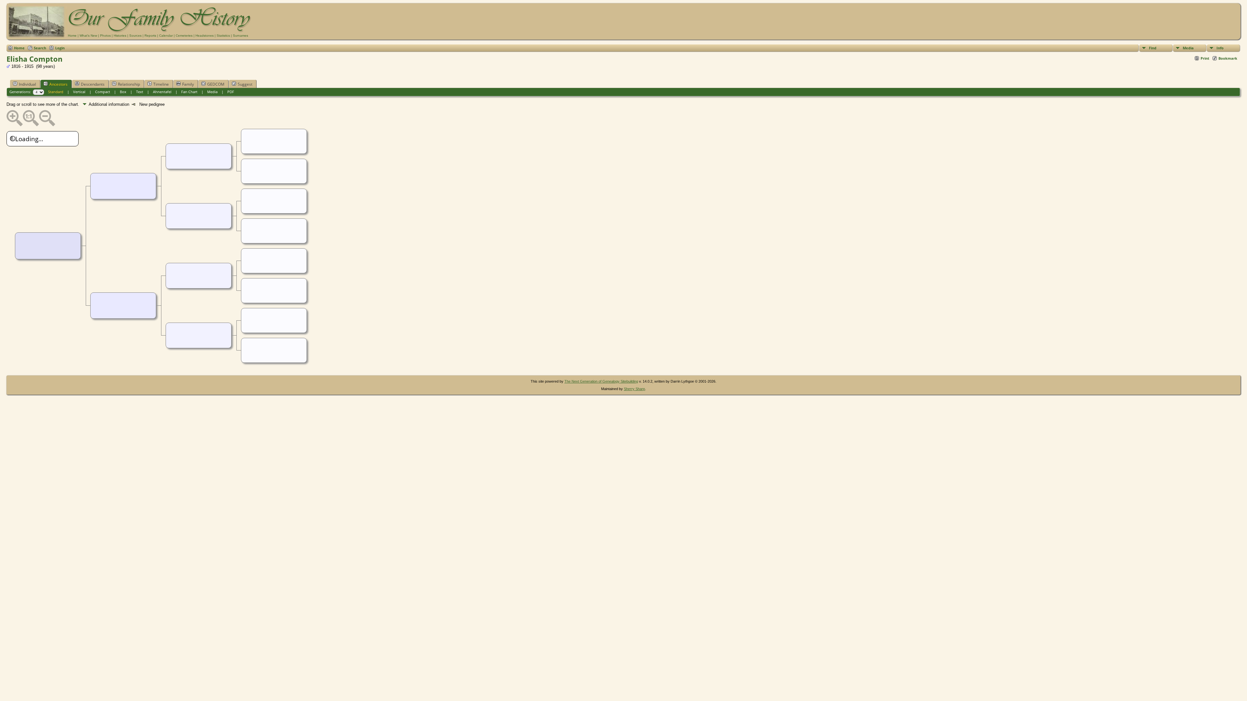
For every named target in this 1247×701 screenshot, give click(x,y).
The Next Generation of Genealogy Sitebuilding (601, 381)
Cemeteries (184, 35)
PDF (230, 91)
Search (40, 47)
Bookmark (1227, 58)
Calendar (166, 35)
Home (72, 35)
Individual (27, 84)
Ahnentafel (162, 91)
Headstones (204, 35)
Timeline (161, 84)
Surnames (240, 35)
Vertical (79, 91)
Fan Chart (189, 91)
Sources (135, 35)
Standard (55, 91)
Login (60, 47)
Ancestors (58, 84)
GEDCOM (215, 84)
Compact (102, 91)
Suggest (245, 84)
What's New (88, 35)
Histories (120, 35)
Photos (105, 35)
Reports (150, 35)
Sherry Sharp (634, 389)
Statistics (223, 35)
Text (139, 91)
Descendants (93, 84)
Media (1188, 47)
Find (1152, 47)
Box (123, 91)
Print (1205, 58)
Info (1220, 47)
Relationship (129, 84)
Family (188, 84)
